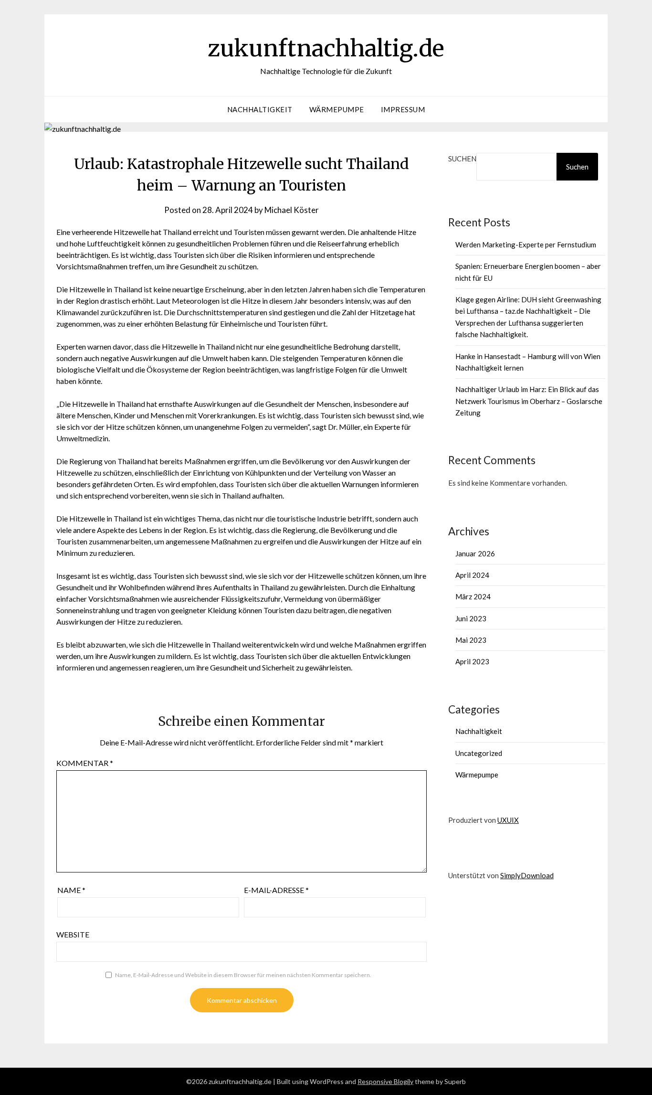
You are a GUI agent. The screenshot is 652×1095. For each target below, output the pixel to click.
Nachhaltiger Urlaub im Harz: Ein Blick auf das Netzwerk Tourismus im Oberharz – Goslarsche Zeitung (528, 401)
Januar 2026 (475, 553)
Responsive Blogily (385, 1081)
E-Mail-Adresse (276, 889)
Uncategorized (478, 753)
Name (71, 889)
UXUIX (508, 820)
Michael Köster (291, 210)
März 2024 (473, 596)
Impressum (403, 109)
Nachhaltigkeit (260, 109)
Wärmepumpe (336, 109)
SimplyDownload (527, 875)
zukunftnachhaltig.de (326, 48)
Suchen (462, 158)
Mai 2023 (470, 640)
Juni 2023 (470, 618)
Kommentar (84, 762)
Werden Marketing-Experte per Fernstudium (525, 244)
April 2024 (472, 575)
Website (72, 934)
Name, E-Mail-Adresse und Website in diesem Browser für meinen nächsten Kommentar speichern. (243, 974)
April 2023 (472, 661)
